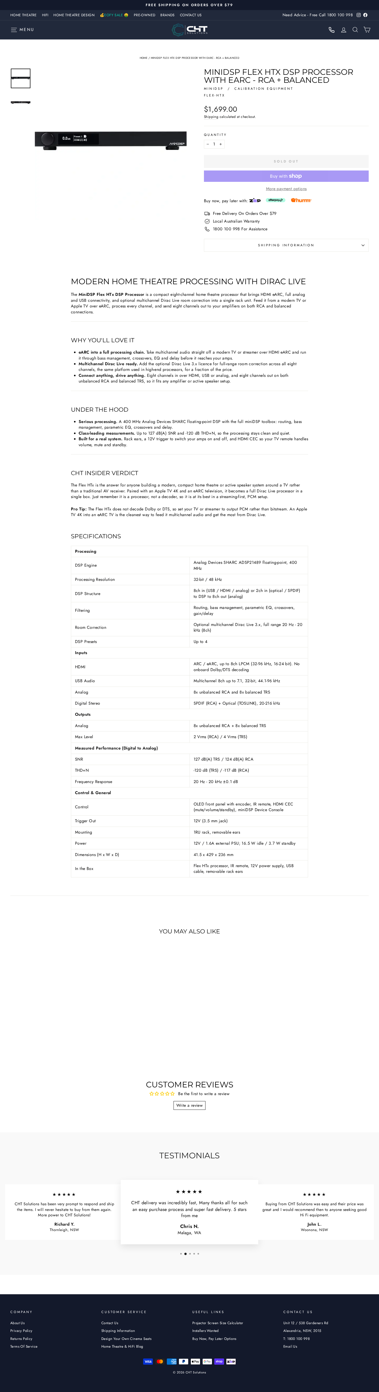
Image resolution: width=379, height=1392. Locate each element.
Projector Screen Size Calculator (217, 1322)
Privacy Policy (21, 1330)
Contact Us (191, 15)
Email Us (290, 1346)
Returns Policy (21, 1338)
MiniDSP (215, 88)
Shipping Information (118, 1330)
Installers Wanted (205, 1330)
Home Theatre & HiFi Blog (122, 1346)
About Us (17, 1322)
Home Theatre (23, 15)
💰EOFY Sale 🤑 (114, 15)
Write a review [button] (189, 1105)
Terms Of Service (23, 1346)
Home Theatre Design (74, 15)
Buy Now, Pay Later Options (214, 1338)
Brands (167, 15)
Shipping (211, 116)
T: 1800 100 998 (296, 1338)
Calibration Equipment (263, 88)
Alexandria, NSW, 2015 (302, 1330)
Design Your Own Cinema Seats (126, 1338)
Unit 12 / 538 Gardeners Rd (305, 1322)
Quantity (215, 135)
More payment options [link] (286, 189)
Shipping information (286, 245)
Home (144, 58)
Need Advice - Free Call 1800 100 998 (318, 15)
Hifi (45, 15)
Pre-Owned (144, 15)
